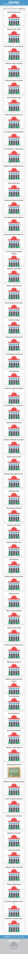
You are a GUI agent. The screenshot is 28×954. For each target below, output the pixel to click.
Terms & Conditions (14, 945)
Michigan (6, 6)
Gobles (11, 6)
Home (2, 6)
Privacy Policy (14, 944)
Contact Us (14, 942)
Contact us (7, 937)
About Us (14, 943)
